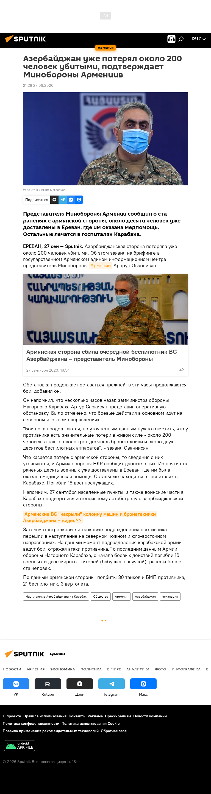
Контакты (77, 716)
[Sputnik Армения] (27, 43)
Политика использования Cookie (91, 723)
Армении (100, 265)
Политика (91, 669)
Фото (160, 669)
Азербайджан (145, 596)
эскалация (170, 596)
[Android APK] (19, 746)
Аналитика (137, 669)
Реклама (95, 716)
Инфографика (186, 669)
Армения (121, 596)
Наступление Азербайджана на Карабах (56, 596)
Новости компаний (150, 716)
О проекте (12, 716)
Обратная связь (114, 730)
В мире (114, 669)
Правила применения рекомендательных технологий (51, 730)
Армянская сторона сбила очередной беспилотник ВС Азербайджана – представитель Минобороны (101, 355)
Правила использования (44, 716)
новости (12, 669)
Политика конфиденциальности (31, 723)
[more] (181, 369)
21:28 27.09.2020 (38, 85)
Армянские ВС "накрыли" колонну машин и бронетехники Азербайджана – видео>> (90, 517)
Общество (100, 596)
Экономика (62, 669)
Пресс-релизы (118, 716)
